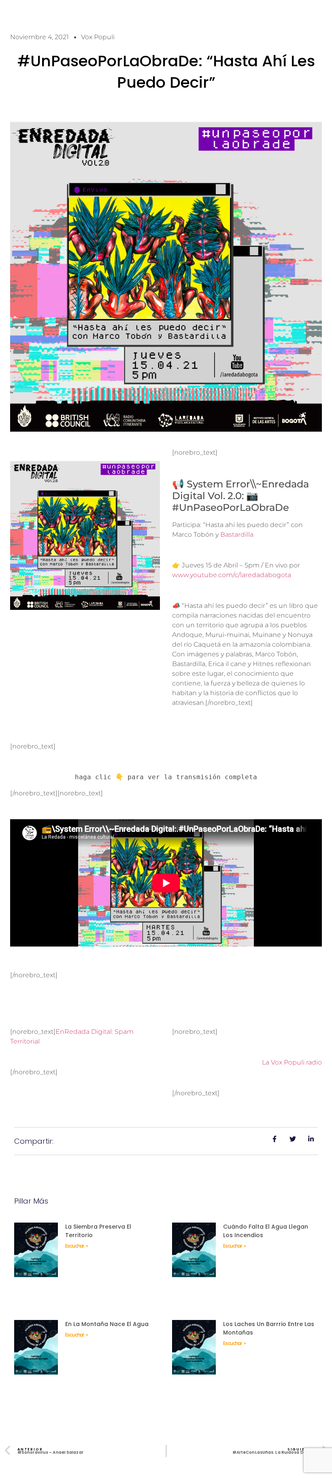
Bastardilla (236, 534)
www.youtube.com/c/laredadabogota (231, 575)
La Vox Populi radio (292, 1062)
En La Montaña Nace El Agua (107, 1324)
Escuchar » (76, 1245)
